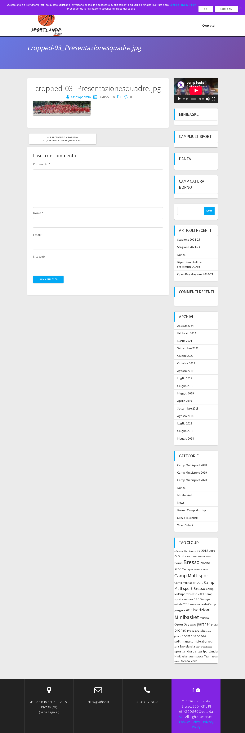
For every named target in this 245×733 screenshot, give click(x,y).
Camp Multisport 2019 (192, 472)
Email (38, 235)
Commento (41, 164)
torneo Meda (189, 661)
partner (203, 624)
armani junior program (195, 556)
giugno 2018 (183, 610)
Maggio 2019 (185, 393)
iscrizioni (201, 609)
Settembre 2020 (187, 348)
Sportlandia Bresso (204, 647)
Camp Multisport (192, 575)
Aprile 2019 (184, 401)
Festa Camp (208, 604)
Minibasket (190, 114)
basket (209, 556)
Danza (185, 158)
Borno (178, 563)
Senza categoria (187, 518)
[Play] (179, 99)
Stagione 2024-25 (188, 239)
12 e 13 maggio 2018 (192, 551)
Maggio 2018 (185, 438)
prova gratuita (196, 630)
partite (193, 625)
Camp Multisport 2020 (192, 480)
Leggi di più (226, 9)
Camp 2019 (190, 569)
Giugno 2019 (185, 386)
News (181, 502)
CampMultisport (195, 136)
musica (204, 618)
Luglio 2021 (184, 341)
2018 (204, 550)
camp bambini (201, 569)
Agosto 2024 (185, 325)
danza (198, 599)
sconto (187, 636)
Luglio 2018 (184, 423)
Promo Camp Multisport (193, 510)
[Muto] (208, 99)
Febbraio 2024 (186, 333)
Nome (38, 213)
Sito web (39, 256)
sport (176, 647)
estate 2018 (181, 604)
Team (207, 656)
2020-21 (179, 556)
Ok (205, 9)
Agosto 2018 (185, 416)
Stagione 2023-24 (188, 247)
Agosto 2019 (185, 371)
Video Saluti (185, 525)
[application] (196, 90)
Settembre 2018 (187, 408)
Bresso (191, 562)
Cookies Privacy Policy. (183, 4)
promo (180, 630)
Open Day (181, 624)
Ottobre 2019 (186, 363)
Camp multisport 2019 (188, 583)
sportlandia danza (188, 651)
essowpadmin (81, 97)
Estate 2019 (195, 604)
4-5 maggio (178, 551)
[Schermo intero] (213, 99)
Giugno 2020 (185, 356)
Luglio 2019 (184, 378)
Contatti (208, 25)
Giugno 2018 (185, 431)
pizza (214, 624)
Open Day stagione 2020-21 (195, 274)
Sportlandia (187, 646)
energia (206, 599)
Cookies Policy (189, 722)
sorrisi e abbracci (201, 641)
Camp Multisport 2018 (192, 465)
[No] (240, 8)
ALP (182, 716)
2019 (212, 551)
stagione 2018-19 (196, 657)
